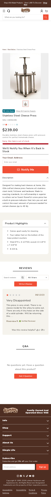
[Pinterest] (33, 476)
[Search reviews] (22, 277)
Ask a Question (25, 376)
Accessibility (21, 490)
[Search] (46, 17)
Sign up (42, 467)
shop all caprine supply (26, 111)
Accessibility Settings (7, 491)
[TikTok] (27, 476)
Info (4, 420)
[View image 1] (25, 103)
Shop (5, 428)
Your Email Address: (12, 157)
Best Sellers (11, 50)
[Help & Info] (8, 10)
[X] (24, 476)
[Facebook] (21, 476)
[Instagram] (18, 476)
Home (4, 50)
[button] (4, 11)
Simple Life (8, 450)
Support (7, 435)
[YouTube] (30, 476)
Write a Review (25, 284)
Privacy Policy (44, 491)
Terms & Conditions (33, 491)
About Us (7, 442)
